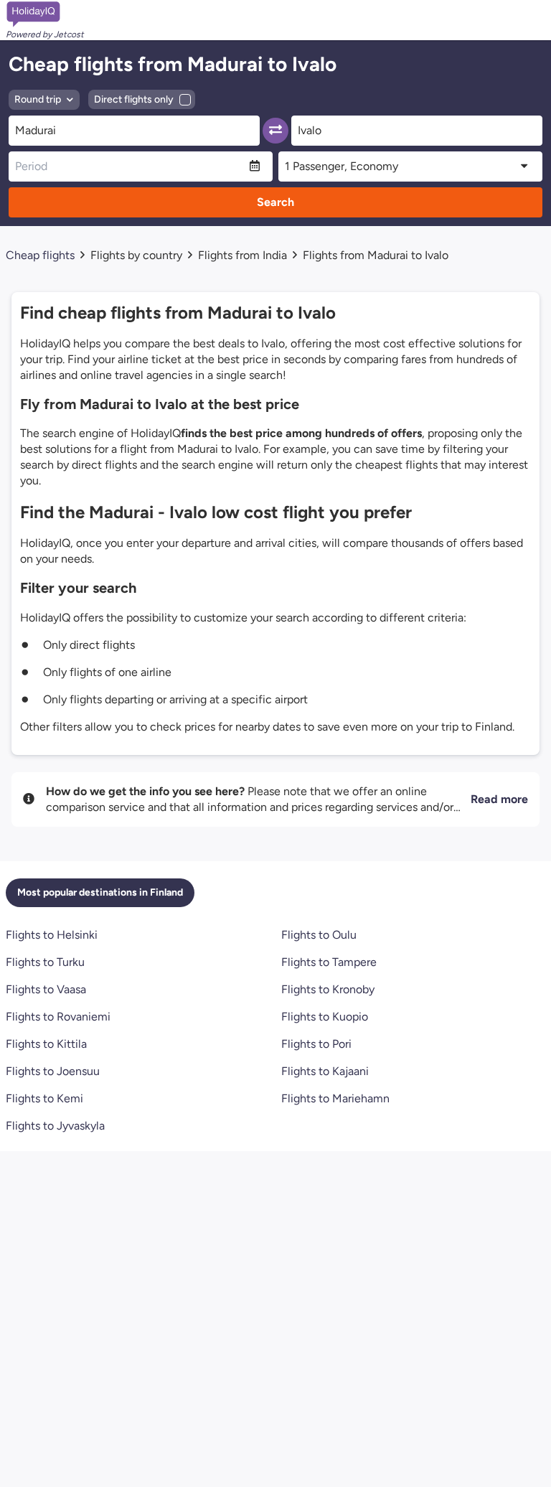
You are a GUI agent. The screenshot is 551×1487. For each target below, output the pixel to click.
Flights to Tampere (329, 962)
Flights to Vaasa (46, 989)
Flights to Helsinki (52, 935)
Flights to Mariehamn (335, 1098)
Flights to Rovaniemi (58, 1016)
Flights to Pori (316, 1044)
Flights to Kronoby (328, 989)
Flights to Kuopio (324, 1016)
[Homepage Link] (45, 14)
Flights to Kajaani (325, 1071)
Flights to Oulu (319, 935)
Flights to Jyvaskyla (55, 1125)
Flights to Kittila (46, 1044)
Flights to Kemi (44, 1098)
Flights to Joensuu (53, 1071)
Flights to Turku (45, 962)
